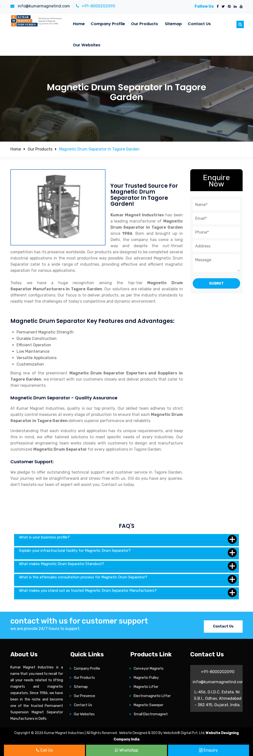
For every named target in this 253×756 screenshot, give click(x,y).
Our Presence (84, 696)
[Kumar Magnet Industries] (36, 20)
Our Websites (86, 45)
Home (79, 24)
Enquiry (210, 750)
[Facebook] (217, 6)
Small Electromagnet (151, 714)
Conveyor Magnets (149, 668)
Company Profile (108, 24)
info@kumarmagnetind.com (43, 6)
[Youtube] (240, 6)
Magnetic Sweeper (148, 705)
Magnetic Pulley (146, 678)
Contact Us (199, 24)
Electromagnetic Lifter (152, 696)
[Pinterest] (228, 6)
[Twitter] (222, 6)
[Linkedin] (234, 6)
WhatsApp (128, 750)
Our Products (144, 24)
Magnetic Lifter (146, 687)
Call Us (46, 750)
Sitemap (173, 24)
